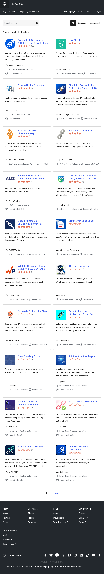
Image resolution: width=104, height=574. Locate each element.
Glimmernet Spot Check (81, 221)
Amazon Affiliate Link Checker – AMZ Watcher (31, 177)
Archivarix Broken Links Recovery (27, 132)
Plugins (31, 517)
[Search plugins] (36, 23)
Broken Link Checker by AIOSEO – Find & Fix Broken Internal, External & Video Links (32, 42)
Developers (58, 517)
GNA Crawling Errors (29, 356)
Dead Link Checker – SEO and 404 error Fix (30, 222)
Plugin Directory (9, 11)
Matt (6, 535)
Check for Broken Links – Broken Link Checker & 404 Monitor (83, 87)
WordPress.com (11, 530)
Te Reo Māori (14, 555)
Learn (55, 509)
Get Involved (85, 509)
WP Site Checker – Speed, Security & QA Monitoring (32, 267)
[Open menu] (100, 4)
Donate (83, 517)
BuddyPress (9, 544)
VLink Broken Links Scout (31, 446)
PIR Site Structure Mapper (82, 356)
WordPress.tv (60, 522)
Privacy (6, 522)
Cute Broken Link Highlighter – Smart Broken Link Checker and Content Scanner (83, 313)
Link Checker (76, 40)
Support (57, 513)
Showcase (33, 509)
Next (57, 493)
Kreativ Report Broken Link (83, 401)
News (5, 513)
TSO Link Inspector (79, 266)
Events (82, 513)
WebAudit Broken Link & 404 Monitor (28, 403)
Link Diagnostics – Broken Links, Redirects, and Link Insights (82, 177)
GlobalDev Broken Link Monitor (78, 448)
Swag (82, 522)
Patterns (32, 522)
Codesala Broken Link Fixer (32, 311)
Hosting (6, 517)
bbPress (8, 539)
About (5, 509)
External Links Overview (31, 85)
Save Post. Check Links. (81, 130)
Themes (31, 513)
